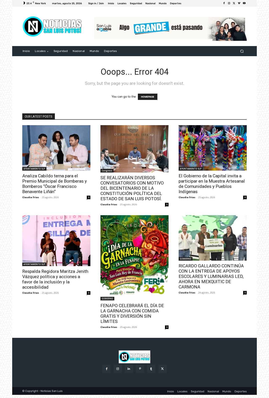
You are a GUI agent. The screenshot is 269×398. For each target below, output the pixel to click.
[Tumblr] (151, 369)
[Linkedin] (129, 369)
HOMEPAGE (147, 96)
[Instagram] (229, 3)
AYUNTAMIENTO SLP (34, 168)
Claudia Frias (30, 197)
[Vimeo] (239, 3)
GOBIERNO (107, 298)
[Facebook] (224, 3)
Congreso (107, 170)
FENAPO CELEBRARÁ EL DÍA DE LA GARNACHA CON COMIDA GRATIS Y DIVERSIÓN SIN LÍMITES (132, 313)
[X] (234, 3)
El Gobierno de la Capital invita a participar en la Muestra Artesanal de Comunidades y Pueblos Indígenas (212, 183)
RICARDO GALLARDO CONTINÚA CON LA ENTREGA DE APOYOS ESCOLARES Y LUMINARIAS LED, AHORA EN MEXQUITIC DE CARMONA (211, 276)
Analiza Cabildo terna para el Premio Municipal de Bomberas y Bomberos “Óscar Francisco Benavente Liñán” (54, 183)
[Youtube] (244, 3)
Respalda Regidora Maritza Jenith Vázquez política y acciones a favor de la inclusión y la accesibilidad (55, 279)
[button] (242, 51)
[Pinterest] (140, 369)
